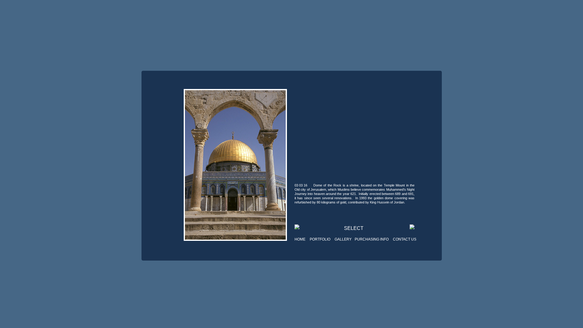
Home (300, 239)
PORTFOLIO (320, 239)
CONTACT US (404, 239)
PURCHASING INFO (372, 239)
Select (353, 228)
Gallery (343, 239)
